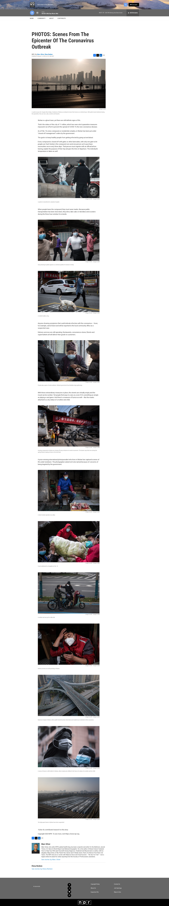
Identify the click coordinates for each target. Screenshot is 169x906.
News (32, 18)
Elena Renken (49, 54)
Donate (134, 5)
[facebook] (69, 885)
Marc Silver (40, 54)
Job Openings (118, 888)
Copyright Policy (95, 884)
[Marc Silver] (36, 848)
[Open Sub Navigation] (35, 18)
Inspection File (95, 892)
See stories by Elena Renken (42, 869)
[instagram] (69, 895)
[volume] (37, 13)
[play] (32, 13)
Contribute (61, 18)
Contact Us (117, 884)
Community (41, 18)
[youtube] (69, 892)
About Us (93, 888)
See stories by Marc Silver (50, 859)
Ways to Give (117, 892)
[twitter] (69, 888)
